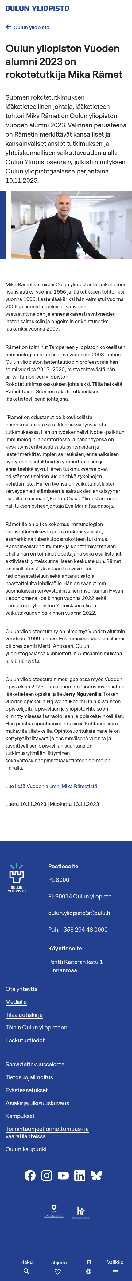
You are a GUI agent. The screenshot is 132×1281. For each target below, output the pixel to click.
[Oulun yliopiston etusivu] (57, 6)
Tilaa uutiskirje (24, 1015)
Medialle (16, 1002)
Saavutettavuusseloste (35, 1065)
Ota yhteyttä (22, 989)
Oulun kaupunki (26, 1149)
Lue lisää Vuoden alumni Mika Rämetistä (51, 786)
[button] (115, 1267)
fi (95, 1270)
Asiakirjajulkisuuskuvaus (37, 1103)
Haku (27, 1262)
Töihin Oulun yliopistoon (37, 1028)
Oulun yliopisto (31, 27)
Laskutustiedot (25, 1041)
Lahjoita (58, 1262)
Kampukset (20, 1116)
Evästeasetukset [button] (27, 1090)
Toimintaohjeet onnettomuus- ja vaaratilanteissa (47, 1132)
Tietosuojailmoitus (29, 1077)
